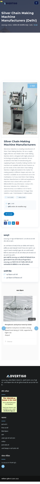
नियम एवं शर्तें (4, 428)
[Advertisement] (20, 54)
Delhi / (31, 25)
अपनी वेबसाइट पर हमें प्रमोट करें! (10, 448)
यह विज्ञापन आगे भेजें (12, 274)
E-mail (10, 214)
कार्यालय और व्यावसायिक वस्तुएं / (21, 25)
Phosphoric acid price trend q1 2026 (18, 325)
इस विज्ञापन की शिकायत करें (14, 278)
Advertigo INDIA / (7, 25)
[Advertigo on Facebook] (3, 466)
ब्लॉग (2, 435)
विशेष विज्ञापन (4, 431)
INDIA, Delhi (21, 197)
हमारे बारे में (4, 424)
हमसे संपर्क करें (5, 445)
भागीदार (3, 441)
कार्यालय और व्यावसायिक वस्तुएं (18, 207)
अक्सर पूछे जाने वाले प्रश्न (8, 438)
